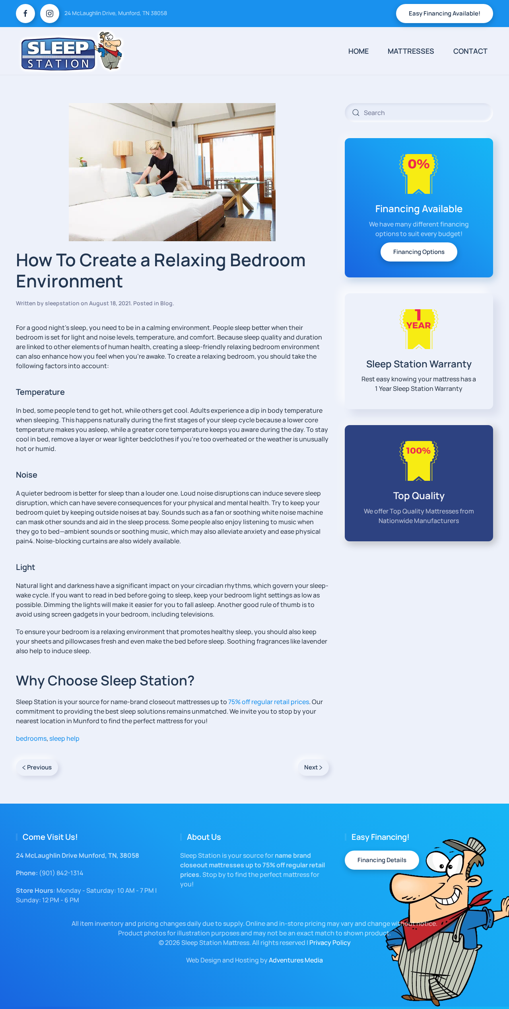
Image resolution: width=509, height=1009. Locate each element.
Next (311, 767)
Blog (166, 303)
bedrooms (31, 738)
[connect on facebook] (25, 13)
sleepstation (62, 303)
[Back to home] (72, 51)
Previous (39, 767)
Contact (470, 51)
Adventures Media (296, 960)
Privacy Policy (330, 942)
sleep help (64, 738)
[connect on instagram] (49, 13)
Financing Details (381, 860)
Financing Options (419, 252)
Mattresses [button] (411, 51)
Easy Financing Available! (444, 13)
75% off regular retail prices (268, 701)
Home (358, 51)
